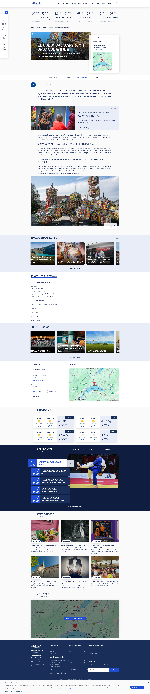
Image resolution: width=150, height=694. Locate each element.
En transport (53, 391)
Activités (58, 3)
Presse (89, 651)
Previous (106, 226)
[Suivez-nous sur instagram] (54, 673)
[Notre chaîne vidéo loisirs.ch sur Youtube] (58, 673)
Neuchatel (71, 658)
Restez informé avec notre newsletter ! (98, 665)
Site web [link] (34, 378)
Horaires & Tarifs (52, 78)
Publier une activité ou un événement (55, 663)
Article (41, 78)
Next (114, 226)
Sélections (77, 3)
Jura (69, 660)
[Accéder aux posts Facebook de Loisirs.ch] (51, 673)
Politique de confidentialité (65, 688)
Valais (70, 651)
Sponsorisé (114, 108)
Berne (70, 662)
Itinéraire (36, 396)
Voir (70, 463)
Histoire (90, 649)
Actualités (87, 3)
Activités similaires (82, 78)
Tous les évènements (75, 507)
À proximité (96, 78)
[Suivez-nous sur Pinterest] (64, 673)
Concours (95, 3)
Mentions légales (54, 653)
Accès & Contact (66, 78)
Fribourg (70, 655)
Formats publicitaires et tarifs (57, 660)
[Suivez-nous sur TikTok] (61, 673)
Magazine (90, 655)
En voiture (39, 391)
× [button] (148, 682)
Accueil (33, 27)
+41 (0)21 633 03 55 (98, 50)
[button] (66, 691)
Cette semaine (87, 449)
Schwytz (70, 667)
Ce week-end (75, 449)
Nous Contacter (54, 651)
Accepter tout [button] (137, 687)
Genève (70, 653)
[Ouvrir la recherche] (116, 3)
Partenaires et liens (93, 653)
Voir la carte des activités (75, 618)
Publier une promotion (56, 666)
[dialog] (75, 687)
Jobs (89, 658)
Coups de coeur (106, 3)
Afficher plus (75, 268)
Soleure (70, 664)
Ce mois (98, 449)
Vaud (44, 27)
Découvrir (83, 127)
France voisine (72, 669)
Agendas (67, 3)
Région (39, 27)
